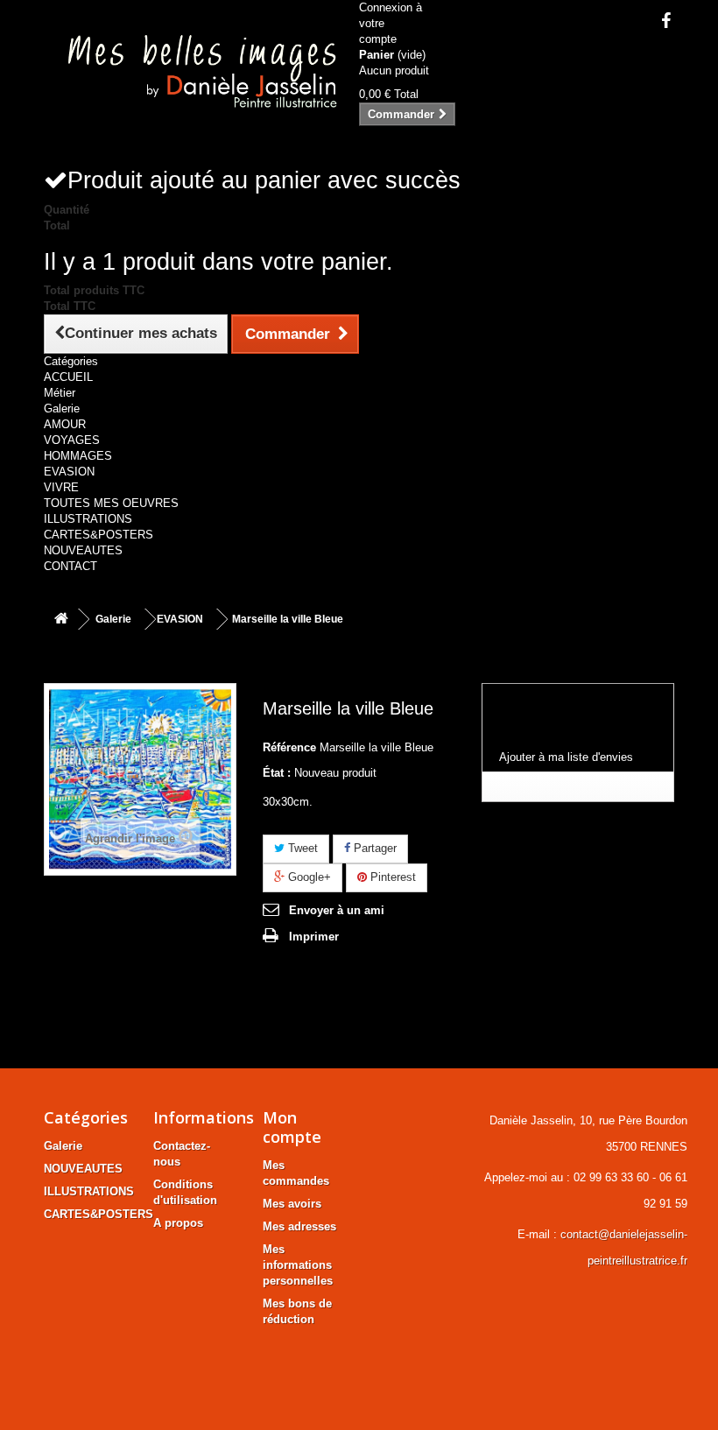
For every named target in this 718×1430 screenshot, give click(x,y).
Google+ (308, 877)
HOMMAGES (78, 455)
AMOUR (65, 424)
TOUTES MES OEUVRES (111, 503)
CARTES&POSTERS (98, 534)
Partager (373, 848)
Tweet (301, 848)
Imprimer (314, 936)
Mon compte (292, 1127)
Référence (289, 747)
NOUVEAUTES (83, 550)
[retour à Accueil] (61, 619)
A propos (178, 1222)
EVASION (69, 471)
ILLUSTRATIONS (88, 518)
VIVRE (61, 487)
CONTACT (70, 566)
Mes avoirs (292, 1203)
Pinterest (391, 877)
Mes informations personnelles (298, 1265)
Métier (59, 392)
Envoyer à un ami (336, 910)
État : (277, 772)
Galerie (62, 408)
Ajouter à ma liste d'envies (566, 757)
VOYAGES (72, 440)
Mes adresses (299, 1226)
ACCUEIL (68, 377)
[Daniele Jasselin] (195, 74)
